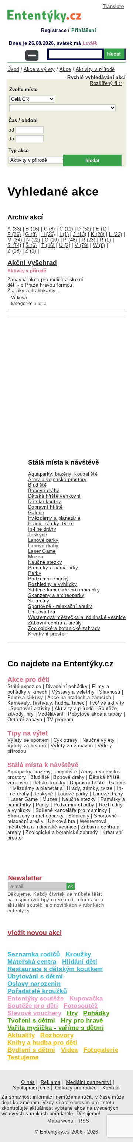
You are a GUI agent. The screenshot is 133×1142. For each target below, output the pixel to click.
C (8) (49, 229)
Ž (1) (30, 251)
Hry (72, 1013)
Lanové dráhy (43, 545)
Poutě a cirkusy (25, 697)
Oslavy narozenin (34, 983)
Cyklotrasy (66, 740)
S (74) (14, 245)
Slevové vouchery (34, 1013)
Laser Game (42, 551)
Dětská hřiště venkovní (54, 496)
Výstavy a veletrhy (73, 692)
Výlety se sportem (28, 740)
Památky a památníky (53, 567)
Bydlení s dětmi (31, 1049)
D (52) (84, 229)
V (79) (81, 245)
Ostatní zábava (24, 719)
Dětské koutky (44, 501)
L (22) (115, 234)
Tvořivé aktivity (106, 703)
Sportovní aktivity (30, 708)
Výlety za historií (26, 745)
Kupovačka (86, 998)
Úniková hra (41, 612)
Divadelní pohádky (67, 686)
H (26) (48, 234)
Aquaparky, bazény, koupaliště (63, 474)
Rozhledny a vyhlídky (52, 584)
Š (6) (31, 245)
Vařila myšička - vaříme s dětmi (55, 1027)
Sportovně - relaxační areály (60, 606)
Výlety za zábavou (72, 745)
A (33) (14, 229)
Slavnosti (109, 692)
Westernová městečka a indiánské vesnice (77, 617)
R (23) (88, 240)
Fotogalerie (100, 1049)
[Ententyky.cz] (44, 16)
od (11, 130)
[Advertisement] (62, 371)
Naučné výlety (98, 740)
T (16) (48, 245)
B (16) (32, 229)
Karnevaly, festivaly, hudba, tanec (46, 703)
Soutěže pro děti (32, 1005)
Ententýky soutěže (35, 998)
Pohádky (96, 1013)
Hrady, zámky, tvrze (51, 523)
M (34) (14, 240)
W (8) (99, 245)
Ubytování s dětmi (35, 976)
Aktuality (21, 1035)
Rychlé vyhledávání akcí (96, 77)
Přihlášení (83, 30)
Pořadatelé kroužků (37, 991)
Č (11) (66, 229)
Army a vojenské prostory (57, 479)
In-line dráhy (42, 529)
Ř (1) (105, 240)
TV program (60, 719)
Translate (113, 6)
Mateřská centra (32, 961)
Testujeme (22, 1057)
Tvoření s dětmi (31, 1020)
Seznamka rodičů (33, 954)
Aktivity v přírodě (74, 708)
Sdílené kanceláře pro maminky (64, 590)
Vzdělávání (51, 714)
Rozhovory (56, 1035)
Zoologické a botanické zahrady (64, 628)
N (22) (33, 240)
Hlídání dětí (80, 961)
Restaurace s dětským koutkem (55, 969)
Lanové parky (43, 540)
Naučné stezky (45, 562)
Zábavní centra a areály (55, 623)
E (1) (101, 229)
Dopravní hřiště (45, 507)
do (11, 139)
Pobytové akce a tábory (95, 714)
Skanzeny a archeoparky (56, 595)
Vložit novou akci (34, 933)
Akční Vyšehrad (32, 262)
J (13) (79, 234)
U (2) (64, 245)
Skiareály (38, 601)
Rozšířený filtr (106, 83)
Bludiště (37, 485)
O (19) (52, 240)
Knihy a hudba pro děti (42, 1042)
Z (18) (14, 251)
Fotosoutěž (81, 1005)
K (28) (98, 234)
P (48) (70, 240)
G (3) (31, 234)
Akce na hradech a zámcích (79, 697)
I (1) (64, 234)
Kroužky (78, 954)
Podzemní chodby (48, 578)
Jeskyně (37, 534)
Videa (69, 1049)
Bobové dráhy (43, 490)
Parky (34, 573)
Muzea (35, 556)
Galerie (36, 512)
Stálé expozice (24, 686)
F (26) (14, 234)
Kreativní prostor (47, 634)
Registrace (53, 30)
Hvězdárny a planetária (54, 518)
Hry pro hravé (82, 1020)
